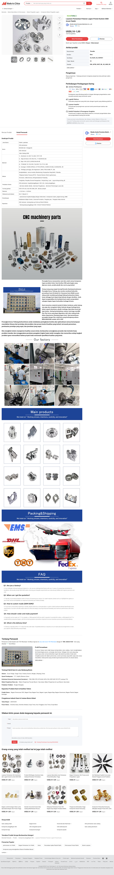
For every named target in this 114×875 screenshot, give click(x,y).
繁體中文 (21, 861)
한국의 (70, 861)
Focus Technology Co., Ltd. (52, 866)
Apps (96, 8)
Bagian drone (32, 823)
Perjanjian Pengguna (27, 858)
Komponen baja (6, 829)
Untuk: (9, 723)
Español (38, 861)
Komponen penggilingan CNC (9, 826)
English (8, 861)
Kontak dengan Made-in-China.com (53, 858)
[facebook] (103, 858)
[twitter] (106, 858)
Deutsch (44, 861)
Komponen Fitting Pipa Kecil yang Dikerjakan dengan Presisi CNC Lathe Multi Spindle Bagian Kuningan (101, 808)
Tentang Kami (10, 858)
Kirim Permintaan (77, 39)
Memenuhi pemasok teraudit (77, 858)
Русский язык (64, 861)
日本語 (26, 861)
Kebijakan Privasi (38, 858)
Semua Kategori (8, 8)
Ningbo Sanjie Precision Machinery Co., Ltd (81, 24)
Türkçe (99, 861)
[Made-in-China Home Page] (11, 3)
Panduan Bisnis (96, 858)
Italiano (57, 861)
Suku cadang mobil (7, 823)
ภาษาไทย (93, 861)
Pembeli (78, 8)
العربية (76, 861)
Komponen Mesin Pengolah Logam (50, 12)
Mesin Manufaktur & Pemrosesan (16, 12)
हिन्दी (88, 861)
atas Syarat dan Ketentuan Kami (59, 869)
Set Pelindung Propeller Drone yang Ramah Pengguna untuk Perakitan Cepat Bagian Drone (101, 776)
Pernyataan (18, 858)
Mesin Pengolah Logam (33, 12)
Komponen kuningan (34, 829)
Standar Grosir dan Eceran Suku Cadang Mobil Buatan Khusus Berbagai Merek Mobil (32, 808)
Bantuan (88, 8)
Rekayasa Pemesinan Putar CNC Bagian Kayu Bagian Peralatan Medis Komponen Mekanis (56, 808)
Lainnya (4, 852)
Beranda (4, 12)
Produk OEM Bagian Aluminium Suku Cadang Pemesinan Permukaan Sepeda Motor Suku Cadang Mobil (33, 776)
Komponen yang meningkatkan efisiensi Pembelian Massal (18, 849)
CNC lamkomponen (62, 826)
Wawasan (88, 858)
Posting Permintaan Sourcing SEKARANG (46, 742)
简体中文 (14, 861)
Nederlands (82, 861)
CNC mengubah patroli (35, 826)
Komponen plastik (61, 829)
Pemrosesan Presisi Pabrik (72, 845)
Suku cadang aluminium (91, 826)
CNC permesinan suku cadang (92, 823)
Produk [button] (28, 3)
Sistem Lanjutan (86, 845)
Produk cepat (66, 858)
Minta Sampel (95, 43)
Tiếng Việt (105, 861)
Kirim (14, 742)
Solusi (39, 845)
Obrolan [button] (102, 39)
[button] (84, 3)
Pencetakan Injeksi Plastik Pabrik (52, 845)
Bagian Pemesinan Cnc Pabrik (26, 845)
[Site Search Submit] (89, 3)
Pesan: (9, 728)
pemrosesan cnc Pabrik (9, 845)
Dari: (10, 719)
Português (50, 861)
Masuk (110, 4)
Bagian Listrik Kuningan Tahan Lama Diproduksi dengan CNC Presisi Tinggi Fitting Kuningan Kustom (11, 808)
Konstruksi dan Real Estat (63, 823)
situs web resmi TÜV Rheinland (47, 642)
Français (32, 861)
